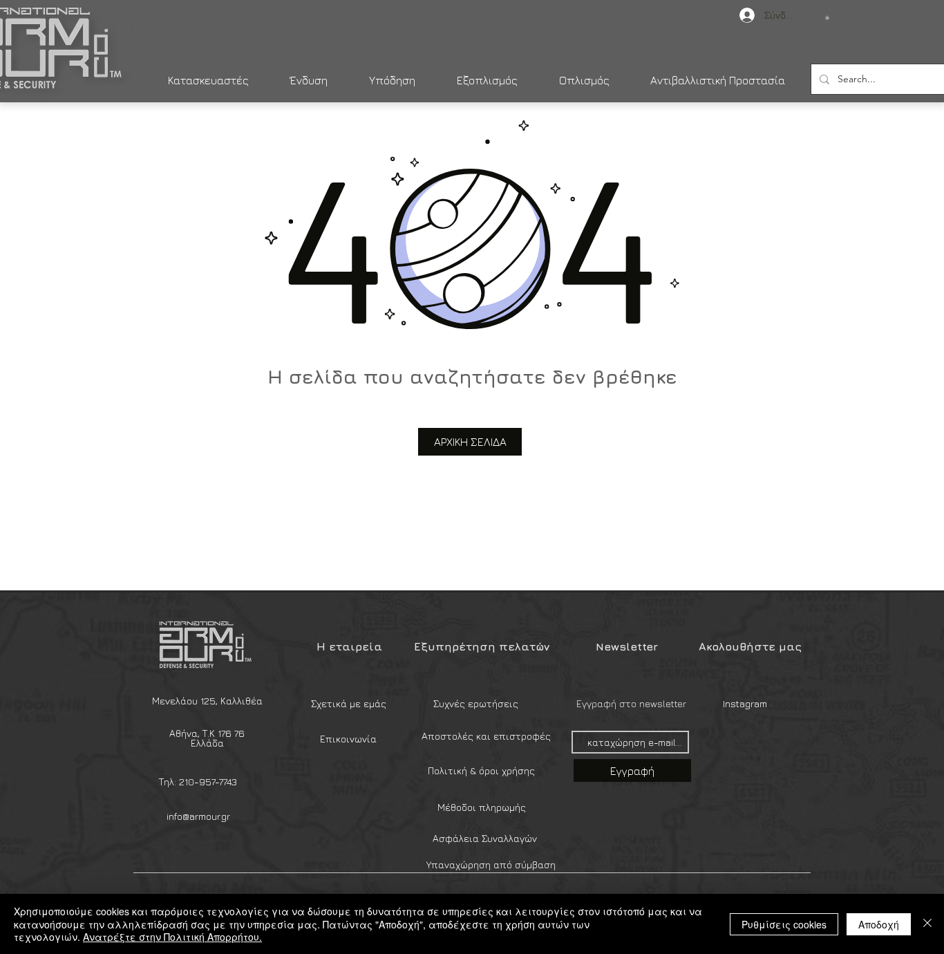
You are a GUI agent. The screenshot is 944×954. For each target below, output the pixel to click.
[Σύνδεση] (740, 15)
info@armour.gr (198, 816)
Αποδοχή (878, 924)
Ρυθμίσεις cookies (784, 924)
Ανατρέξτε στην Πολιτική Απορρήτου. (172, 937)
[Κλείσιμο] (927, 924)
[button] (827, 17)
